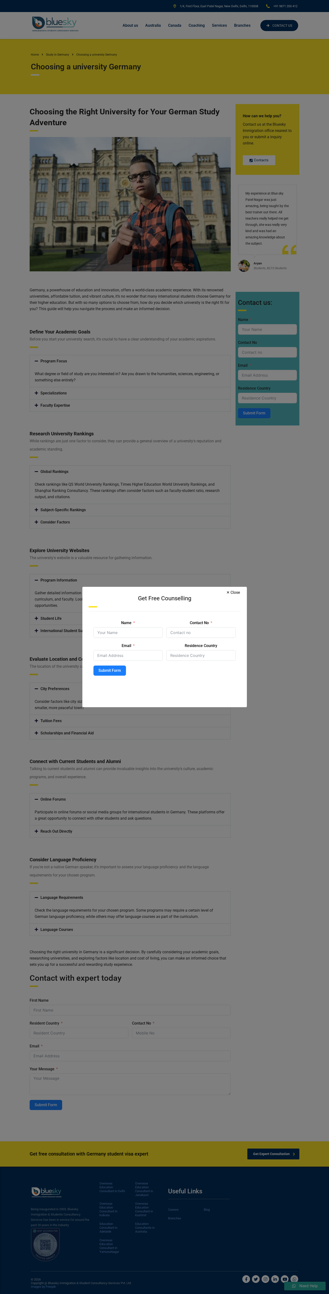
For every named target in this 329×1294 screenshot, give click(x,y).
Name (126, 623)
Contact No (199, 623)
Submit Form (110, 670)
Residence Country (201, 645)
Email (126, 645)
